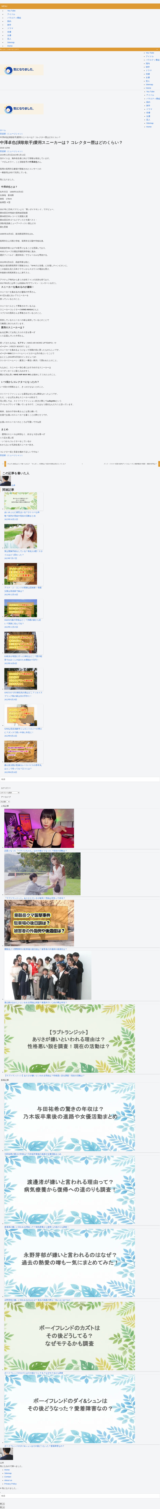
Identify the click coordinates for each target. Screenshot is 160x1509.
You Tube (11, 11)
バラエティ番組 (14, 18)
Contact (7, 1477)
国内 (9, 21)
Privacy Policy (10, 1484)
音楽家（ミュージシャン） (12, 151)
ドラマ (10, 28)
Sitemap (10, 42)
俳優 (9, 32)
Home (10, 46)
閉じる (2, 1504)
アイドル (11, 14)
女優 (9, 35)
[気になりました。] (22, 75)
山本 (13, 485)
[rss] (159, 49)
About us (8, 1480)
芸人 (9, 39)
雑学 (9, 25)
